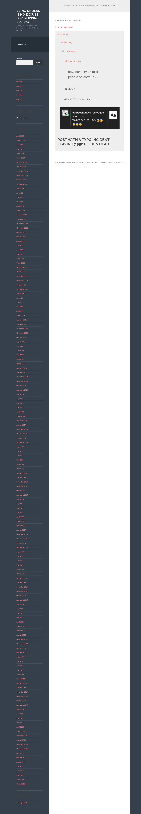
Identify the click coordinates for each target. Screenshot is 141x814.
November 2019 (22, 381)
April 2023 (20, 206)
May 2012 (20, 775)
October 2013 (21, 701)
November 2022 (22, 228)
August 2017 (20, 499)
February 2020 (21, 368)
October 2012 (21, 753)
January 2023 (21, 219)
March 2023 (20, 210)
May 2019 (20, 407)
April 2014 (20, 674)
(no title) (19, 82)
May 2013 (20, 723)
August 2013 (20, 709)
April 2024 (20, 153)
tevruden (77, 20)
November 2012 (22, 749)
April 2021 (20, 311)
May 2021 (20, 307)
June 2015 (20, 613)
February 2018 (21, 473)
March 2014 (20, 679)
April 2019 (20, 412)
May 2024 (20, 149)
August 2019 (20, 394)
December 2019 (22, 377)
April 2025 (20, 136)
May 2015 (20, 617)
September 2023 (22, 184)
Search (19, 58)
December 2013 (22, 692)
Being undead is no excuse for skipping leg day (28, 16)
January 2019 (21, 425)
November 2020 (22, 333)
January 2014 (21, 687)
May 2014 (20, 670)
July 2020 (19, 346)
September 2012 (22, 757)
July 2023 (19, 193)
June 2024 (20, 145)
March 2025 (20, 140)
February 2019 (21, 420)
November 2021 (22, 280)
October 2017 (21, 490)
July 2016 (19, 556)
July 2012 (19, 766)
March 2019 (20, 416)
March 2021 (20, 315)
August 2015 (20, 604)
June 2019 (20, 403)
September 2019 (22, 390)
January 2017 (21, 530)
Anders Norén (113, 162)
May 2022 (20, 254)
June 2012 (20, 771)
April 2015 (20, 622)
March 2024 (20, 158)
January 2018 (21, 477)
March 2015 (20, 626)
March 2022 (20, 263)
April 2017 (20, 517)
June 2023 (20, 197)
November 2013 (22, 696)
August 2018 (20, 447)
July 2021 (19, 298)
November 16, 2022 (63, 20)
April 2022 (20, 259)
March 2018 (20, 469)
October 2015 (21, 595)
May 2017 (20, 512)
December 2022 (22, 224)
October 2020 (21, 337)
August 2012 (20, 762)
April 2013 (20, 727)
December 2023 (22, 171)
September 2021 (22, 289)
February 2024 (21, 162)
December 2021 (22, 276)
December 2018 (22, 429)
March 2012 (20, 784)
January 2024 (21, 167)
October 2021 (21, 285)
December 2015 (22, 587)
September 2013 (22, 705)
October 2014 (21, 648)
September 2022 (22, 237)
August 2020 (20, 342)
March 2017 (20, 521)
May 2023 (20, 202)
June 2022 (20, 250)
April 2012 (20, 779)
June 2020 (20, 350)
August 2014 (20, 657)
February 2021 (21, 320)
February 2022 (21, 267)
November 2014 (22, 644)
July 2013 (19, 714)
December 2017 (22, 482)
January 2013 (21, 740)
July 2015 (19, 609)
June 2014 (20, 666)
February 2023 (21, 215)
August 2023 (20, 188)
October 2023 (21, 180)
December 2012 (22, 744)
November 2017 (22, 486)
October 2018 (21, 438)
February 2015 (21, 631)
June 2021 (20, 302)
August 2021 (20, 293)
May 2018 (20, 460)
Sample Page (21, 44)
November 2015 (22, 591)
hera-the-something (63, 27)
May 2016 (20, 565)
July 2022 (19, 245)
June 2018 (20, 455)
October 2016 (21, 543)
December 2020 (22, 329)
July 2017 (19, 504)
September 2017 (22, 495)
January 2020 (21, 372)
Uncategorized (21, 803)
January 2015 (21, 635)
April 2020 (20, 359)
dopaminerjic (63, 34)
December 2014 (22, 639)
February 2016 (21, 578)
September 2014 (22, 652)
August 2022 (20, 241)
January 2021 (21, 324)
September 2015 (22, 600)
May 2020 (20, 355)
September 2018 (22, 442)
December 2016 (22, 534)
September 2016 (22, 547)
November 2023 (22, 175)
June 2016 (20, 561)
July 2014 (19, 661)
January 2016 (21, 582)
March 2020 (20, 364)
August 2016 (20, 552)
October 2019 (21, 385)
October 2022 (21, 232)
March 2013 (20, 731)
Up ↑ (122, 162)
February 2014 (21, 683)
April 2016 (20, 569)
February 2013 (21, 736)
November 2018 (22, 434)
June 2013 (20, 718)
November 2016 (22, 539)
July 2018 (19, 451)
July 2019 (19, 399)
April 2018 (20, 464)
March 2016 (20, 574)
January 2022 (21, 272)
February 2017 (21, 526)
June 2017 (20, 508)
